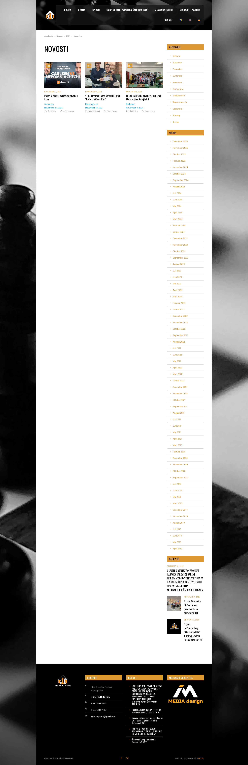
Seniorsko (52, 111)
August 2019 (179, 523)
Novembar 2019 (180, 516)
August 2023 (179, 264)
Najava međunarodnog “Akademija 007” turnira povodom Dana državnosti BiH (147, 720)
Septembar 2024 (180, 180)
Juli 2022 (177, 348)
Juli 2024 (177, 193)
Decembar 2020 (180, 458)
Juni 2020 (177, 490)
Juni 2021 (177, 426)
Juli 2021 (177, 419)
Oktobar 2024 (179, 174)
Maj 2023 (177, 283)
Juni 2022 (177, 354)
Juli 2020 (177, 484)
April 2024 (177, 212)
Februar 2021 (179, 451)
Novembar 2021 (180, 393)
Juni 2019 (177, 535)
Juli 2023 (177, 270)
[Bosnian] (180, 20)
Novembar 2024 (180, 167)
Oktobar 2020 (179, 471)
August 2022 (179, 342)
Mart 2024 (177, 219)
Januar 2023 (178, 309)
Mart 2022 (177, 374)
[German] (199, 20)
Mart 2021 (177, 445)
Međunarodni (94, 111)
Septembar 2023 (180, 258)
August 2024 (179, 186)
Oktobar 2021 (179, 400)
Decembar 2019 (180, 510)
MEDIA (201, 758)
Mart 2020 (177, 503)
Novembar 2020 (180, 464)
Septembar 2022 (180, 335)
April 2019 (177, 548)
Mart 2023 (177, 296)
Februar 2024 (179, 225)
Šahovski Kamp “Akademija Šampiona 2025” (144, 740)
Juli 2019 (177, 529)
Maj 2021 (177, 432)
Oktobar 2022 (179, 329)
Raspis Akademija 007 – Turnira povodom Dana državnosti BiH (146, 711)
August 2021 (179, 413)
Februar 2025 (179, 161)
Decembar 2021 (180, 387)
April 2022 (177, 367)
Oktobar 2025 (179, 154)
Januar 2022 (178, 380)
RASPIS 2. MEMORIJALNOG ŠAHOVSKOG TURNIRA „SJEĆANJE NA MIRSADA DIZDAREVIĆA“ (147, 731)
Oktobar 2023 (179, 251)
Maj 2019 (177, 542)
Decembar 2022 (180, 316)
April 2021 (177, 439)
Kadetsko (134, 111)
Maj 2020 (177, 497)
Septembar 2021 (180, 406)
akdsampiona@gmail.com (103, 716)
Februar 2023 (179, 303)
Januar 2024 (178, 232)
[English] (189, 20)
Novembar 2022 (180, 322)
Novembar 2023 (180, 245)
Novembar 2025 (180, 148)
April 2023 (177, 290)
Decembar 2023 (180, 238)
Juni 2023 (177, 277)
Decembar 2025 (180, 141)
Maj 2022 (177, 361)
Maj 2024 (177, 206)
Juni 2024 (177, 199)
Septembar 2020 (180, 477)
